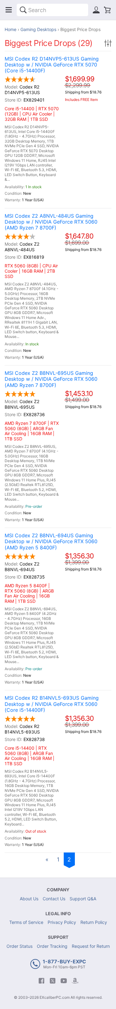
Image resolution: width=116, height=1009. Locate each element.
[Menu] (8, 10)
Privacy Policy (62, 922)
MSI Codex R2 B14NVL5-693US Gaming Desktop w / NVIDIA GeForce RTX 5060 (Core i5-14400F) (52, 704)
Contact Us (54, 898)
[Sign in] (96, 10)
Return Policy (93, 922)
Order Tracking (52, 946)
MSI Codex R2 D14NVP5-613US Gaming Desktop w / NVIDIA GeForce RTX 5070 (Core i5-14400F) (52, 65)
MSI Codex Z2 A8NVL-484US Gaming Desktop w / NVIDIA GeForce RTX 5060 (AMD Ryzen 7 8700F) (51, 222)
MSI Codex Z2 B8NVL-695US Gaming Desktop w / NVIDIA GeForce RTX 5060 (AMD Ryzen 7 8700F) (51, 379)
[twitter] (53, 981)
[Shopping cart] (107, 10)
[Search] (23, 10)
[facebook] (41, 981)
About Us (29, 898)
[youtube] (64, 981)
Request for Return (91, 946)
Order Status (19, 946)
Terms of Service (26, 922)
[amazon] (75, 981)
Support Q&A (83, 898)
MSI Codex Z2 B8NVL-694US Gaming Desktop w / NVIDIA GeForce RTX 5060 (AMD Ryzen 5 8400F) (51, 541)
